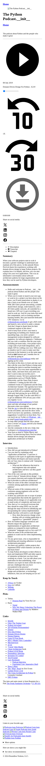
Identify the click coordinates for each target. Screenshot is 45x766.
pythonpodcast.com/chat (27, 430)
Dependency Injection (16, 653)
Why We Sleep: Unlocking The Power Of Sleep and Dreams (27, 608)
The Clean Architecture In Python (20, 673)
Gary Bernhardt (14, 660)
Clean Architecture (15, 649)
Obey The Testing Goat (17, 623)
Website (11, 587)
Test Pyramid (13, 658)
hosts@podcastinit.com (23, 419)
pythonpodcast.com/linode (18, 322)
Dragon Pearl (17, 601)
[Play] (22, 60)
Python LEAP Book (15, 651)
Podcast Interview (19, 662)
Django (10, 630)
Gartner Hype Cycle (15, 671)
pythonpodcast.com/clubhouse (19, 359)
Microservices (13, 643)
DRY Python (13, 677)
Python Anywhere (14, 625)
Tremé (14, 605)
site (15, 408)
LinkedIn (11, 589)
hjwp (10, 585)
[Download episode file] (22, 213)
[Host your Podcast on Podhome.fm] (23, 764)
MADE (10, 621)
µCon (10, 645)
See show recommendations (15, 752)
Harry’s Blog (13, 666)
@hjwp (10, 583)
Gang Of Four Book (15, 638)
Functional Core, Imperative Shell (25, 664)
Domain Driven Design (16, 634)
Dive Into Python (14, 632)
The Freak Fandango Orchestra (18, 683)
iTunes (24, 424)
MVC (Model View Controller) (19, 640)
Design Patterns (14, 636)
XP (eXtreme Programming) (18, 627)
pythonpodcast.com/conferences (20, 402)
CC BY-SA (36, 683)
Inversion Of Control (16, 656)
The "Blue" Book (14, 669)
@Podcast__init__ (35, 417)
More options (10, 742)
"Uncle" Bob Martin (15, 647)
